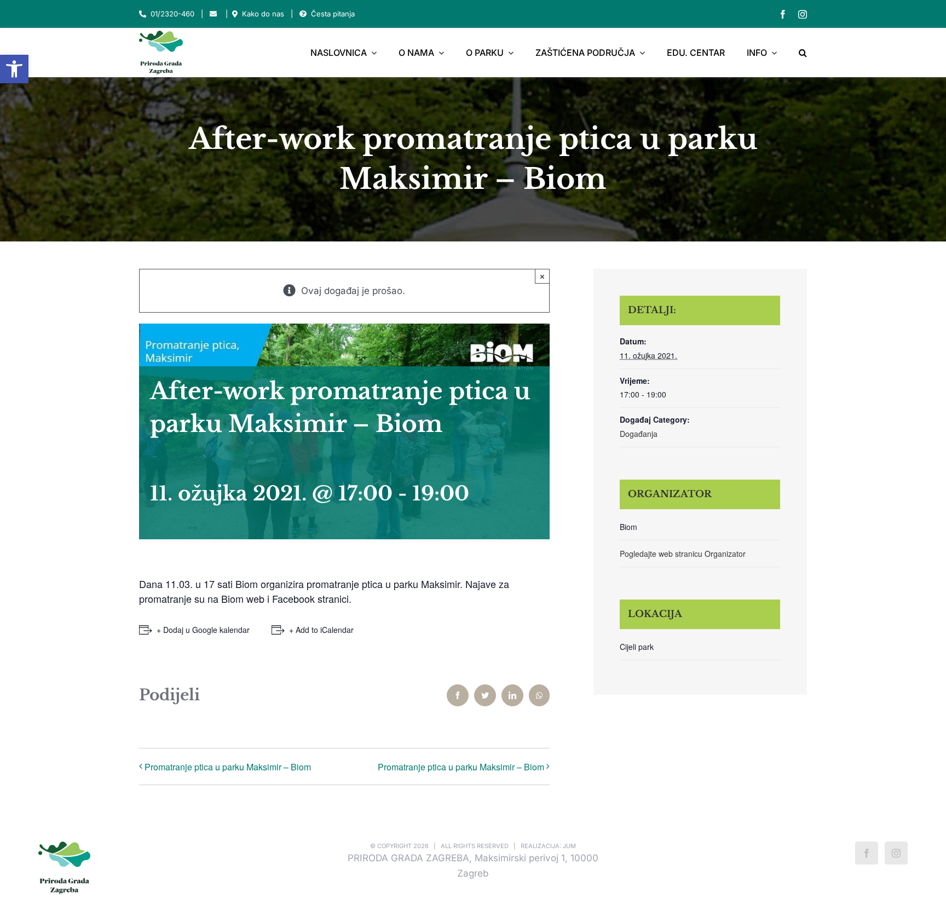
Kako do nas (263, 13)
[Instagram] (896, 853)
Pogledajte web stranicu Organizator (683, 553)
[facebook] (782, 14)
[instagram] (802, 14)
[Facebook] (866, 853)
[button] (14, 69)
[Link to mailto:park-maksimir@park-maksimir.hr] (213, 14)
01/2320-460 (172, 13)
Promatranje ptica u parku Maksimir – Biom (228, 767)
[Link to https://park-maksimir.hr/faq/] (303, 14)
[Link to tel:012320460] (142, 14)
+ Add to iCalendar (321, 629)
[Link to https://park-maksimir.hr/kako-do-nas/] (235, 14)
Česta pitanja (333, 13)
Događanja (638, 433)
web (256, 598)
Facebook (295, 598)
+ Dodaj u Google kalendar (203, 629)
